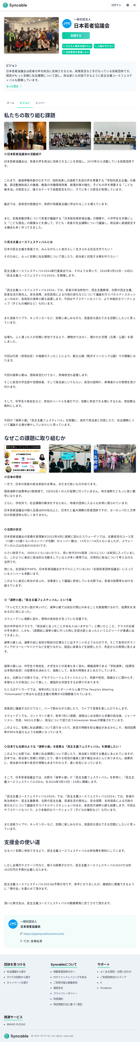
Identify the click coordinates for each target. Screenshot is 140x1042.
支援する (76, 35)
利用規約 (58, 998)
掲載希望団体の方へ (64, 971)
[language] (127, 5)
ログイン (116, 5)
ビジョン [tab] (25, 102)
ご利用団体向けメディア (113, 977)
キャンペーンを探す (17, 982)
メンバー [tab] (40, 102)
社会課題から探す (16, 971)
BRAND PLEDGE (16, 1024)
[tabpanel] (70, 509)
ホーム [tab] (10, 102)
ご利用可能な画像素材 (65, 982)
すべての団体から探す (18, 977)
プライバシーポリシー (65, 993)
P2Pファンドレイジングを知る (70, 977)
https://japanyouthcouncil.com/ (44, 933)
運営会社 (58, 987)
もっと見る (12, 86)
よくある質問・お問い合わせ (115, 971)
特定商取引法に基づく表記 (67, 1004)
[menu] (134, 5)
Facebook (106, 987)
